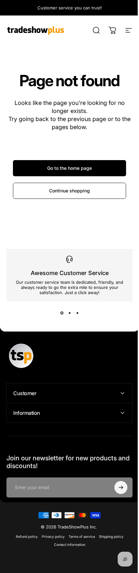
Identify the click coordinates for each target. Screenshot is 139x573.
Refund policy (24, 537)
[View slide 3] (77, 313)
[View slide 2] (69, 313)
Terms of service (79, 537)
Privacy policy (50, 537)
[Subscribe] (116, 487)
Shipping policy (108, 537)
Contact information (67, 545)
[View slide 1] (62, 313)
